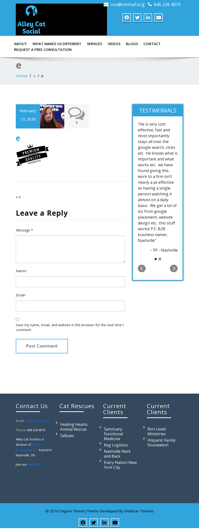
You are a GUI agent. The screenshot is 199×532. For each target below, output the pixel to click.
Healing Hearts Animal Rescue (74, 427)
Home (21, 76)
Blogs (132, 43)
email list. (34, 464)
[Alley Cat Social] (61, 18)
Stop (160, 259)
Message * (24, 230)
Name (21, 271)
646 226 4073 (167, 4)
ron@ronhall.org (127, 4)
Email (21, 295)
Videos (114, 43)
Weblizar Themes (139, 510)
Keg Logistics (116, 445)
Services (94, 43)
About (20, 43)
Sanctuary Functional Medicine (113, 433)
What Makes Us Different (57, 43)
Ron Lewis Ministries (157, 431)
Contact (152, 43)
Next (174, 268)
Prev (142, 268)
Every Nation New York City (120, 465)
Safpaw (67, 435)
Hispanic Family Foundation (161, 442)
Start (156, 259)
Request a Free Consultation (43, 49)
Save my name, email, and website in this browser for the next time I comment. (70, 327)
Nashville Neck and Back (117, 454)
